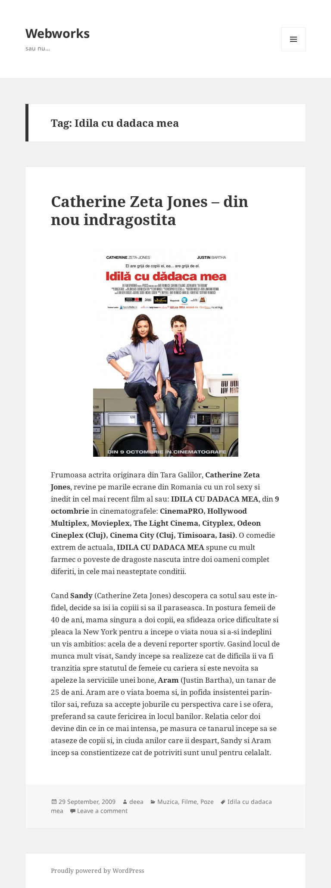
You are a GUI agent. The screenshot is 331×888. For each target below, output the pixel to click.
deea (136, 801)
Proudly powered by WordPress (97, 870)
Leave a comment (102, 810)
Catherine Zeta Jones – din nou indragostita (149, 210)
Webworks (57, 33)
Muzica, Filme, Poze (185, 801)
